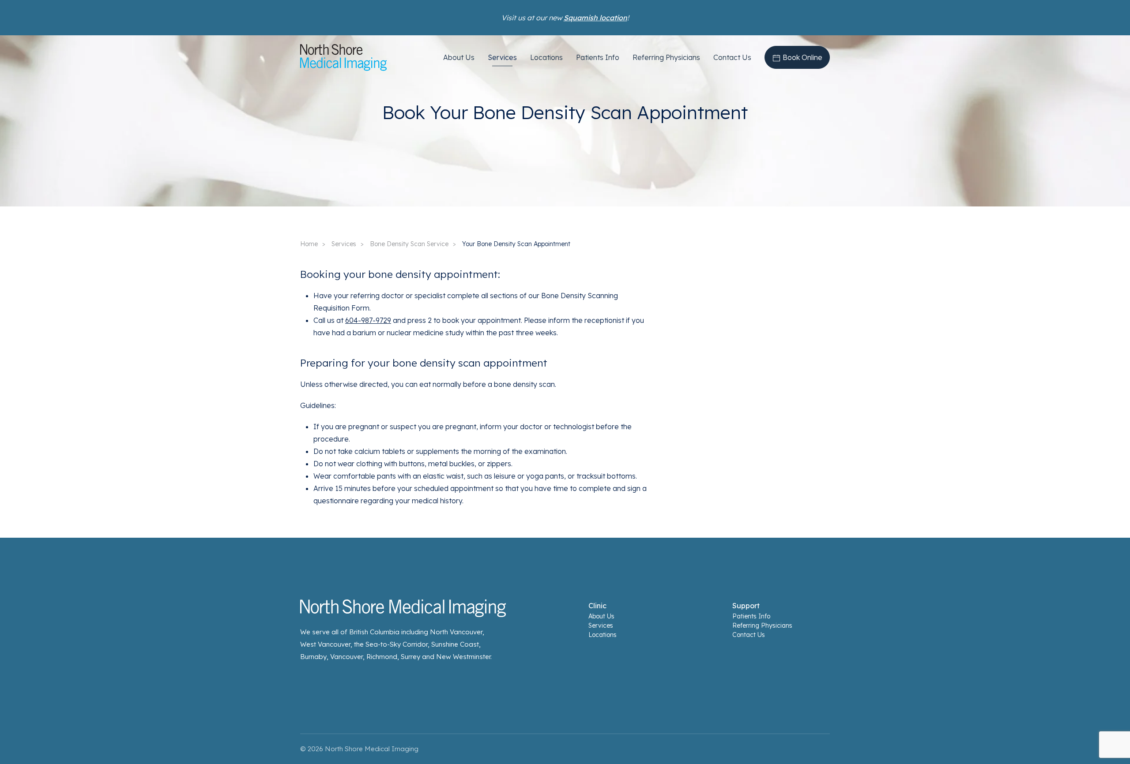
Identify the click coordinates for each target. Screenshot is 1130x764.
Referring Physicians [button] (666, 57)
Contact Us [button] (732, 57)
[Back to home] (343, 57)
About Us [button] (459, 57)
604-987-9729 (368, 320)
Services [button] (502, 57)
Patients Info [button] (597, 57)
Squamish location (595, 17)
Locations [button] (546, 57)
